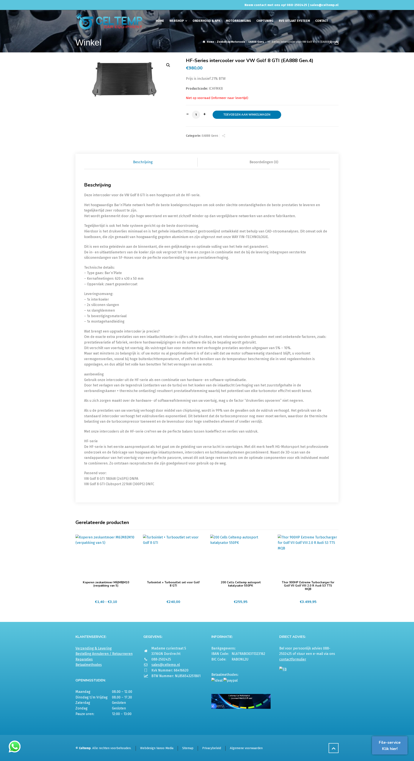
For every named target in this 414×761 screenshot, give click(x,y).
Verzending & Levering (93, 648)
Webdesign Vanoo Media (156, 748)
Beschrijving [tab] (143, 162)
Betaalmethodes (88, 665)
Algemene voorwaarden (246, 748)
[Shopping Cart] (336, 42)
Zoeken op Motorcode (231, 41)
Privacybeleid (211, 748)
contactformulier (292, 659)
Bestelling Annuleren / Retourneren (104, 654)
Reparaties (84, 659)
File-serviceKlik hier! (390, 745)
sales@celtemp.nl (324, 5)
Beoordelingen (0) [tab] (263, 162)
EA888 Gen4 (256, 41)
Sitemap (187, 748)
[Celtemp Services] (109, 21)
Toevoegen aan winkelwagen (246, 115)
